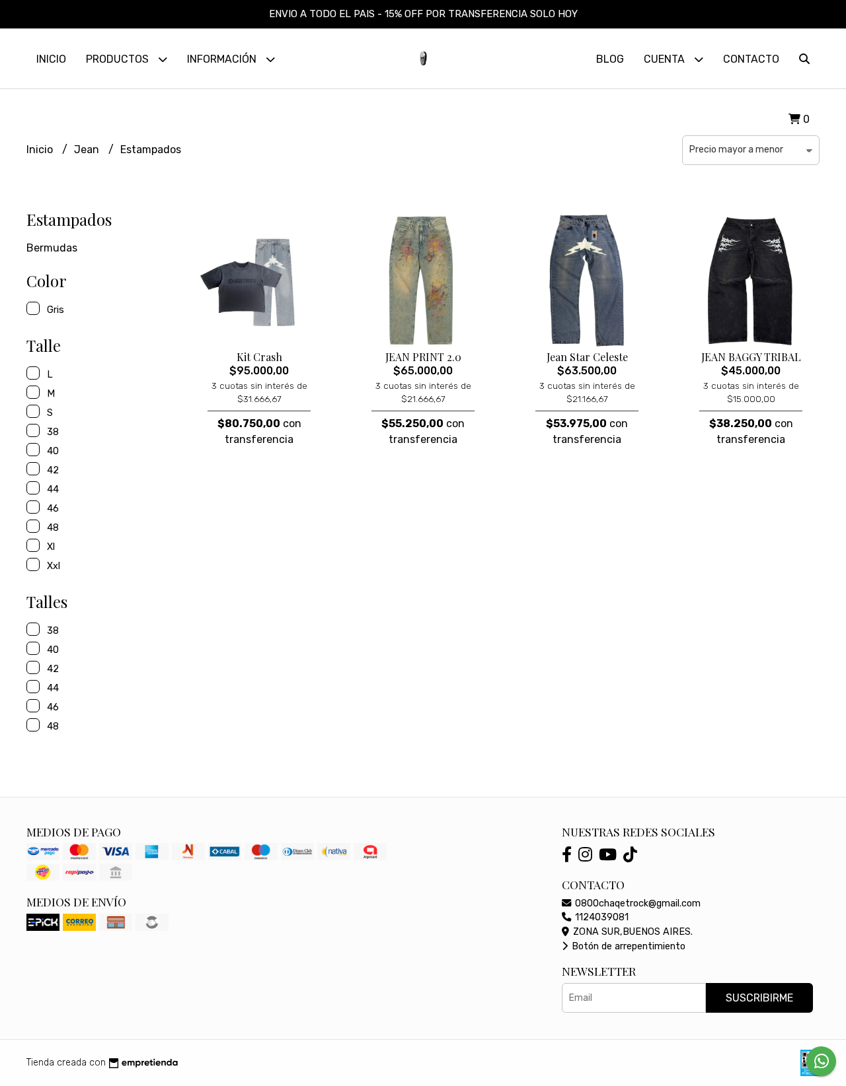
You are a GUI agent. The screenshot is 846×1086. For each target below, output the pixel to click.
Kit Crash (259, 357)
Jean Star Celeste (587, 357)
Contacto (751, 59)
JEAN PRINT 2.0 (423, 357)
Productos (118, 59)
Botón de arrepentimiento (627, 946)
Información (223, 59)
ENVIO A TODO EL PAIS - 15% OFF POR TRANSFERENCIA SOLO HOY (423, 14)
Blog (610, 59)
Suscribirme (759, 998)
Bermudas (51, 248)
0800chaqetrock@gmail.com (636, 903)
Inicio (51, 59)
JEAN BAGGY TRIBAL (751, 357)
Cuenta (665, 59)
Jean (88, 149)
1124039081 (600, 917)
